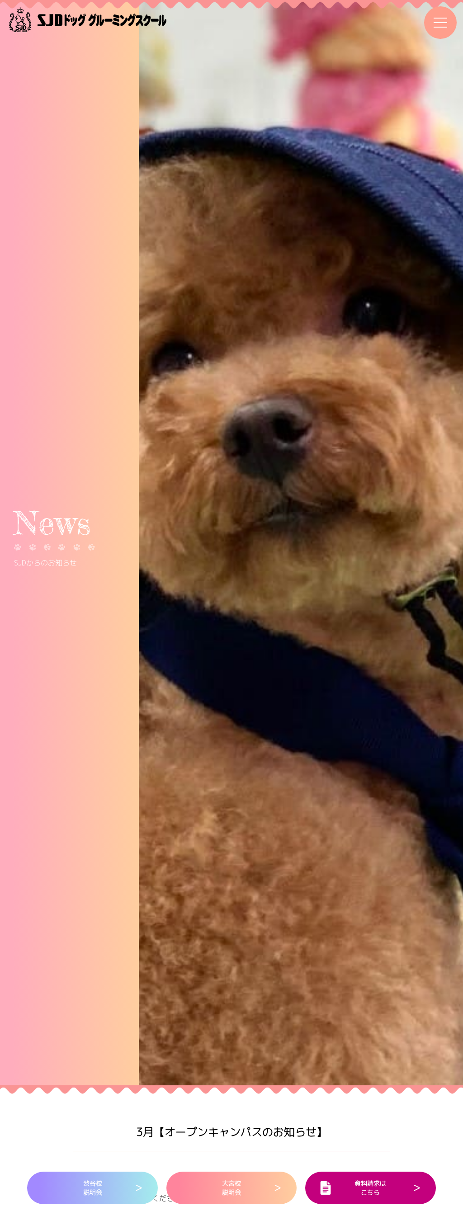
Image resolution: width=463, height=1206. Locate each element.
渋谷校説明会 (92, 1188)
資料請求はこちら (370, 1188)
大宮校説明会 (231, 1188)
